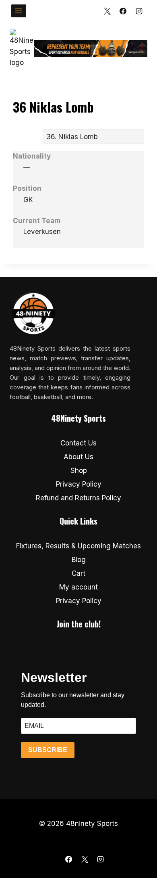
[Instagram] (139, 11)
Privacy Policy (78, 484)
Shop (78, 470)
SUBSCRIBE (47, 749)
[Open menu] (18, 10)
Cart (78, 573)
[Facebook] (123, 11)
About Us (78, 457)
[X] (107, 11)
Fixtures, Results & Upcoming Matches (78, 546)
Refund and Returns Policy (78, 498)
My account (78, 587)
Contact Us (78, 443)
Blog (79, 560)
